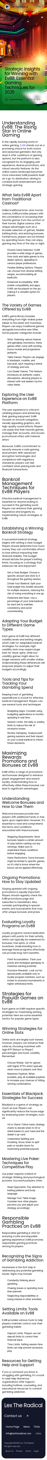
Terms (28, 1451)
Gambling (11, 62)
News (27, 1426)
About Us (9, 1451)
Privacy (19, 1451)
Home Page (12, 1426)
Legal (36, 1451)
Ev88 (22, 145)
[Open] (39, 6)
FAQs (37, 1426)
